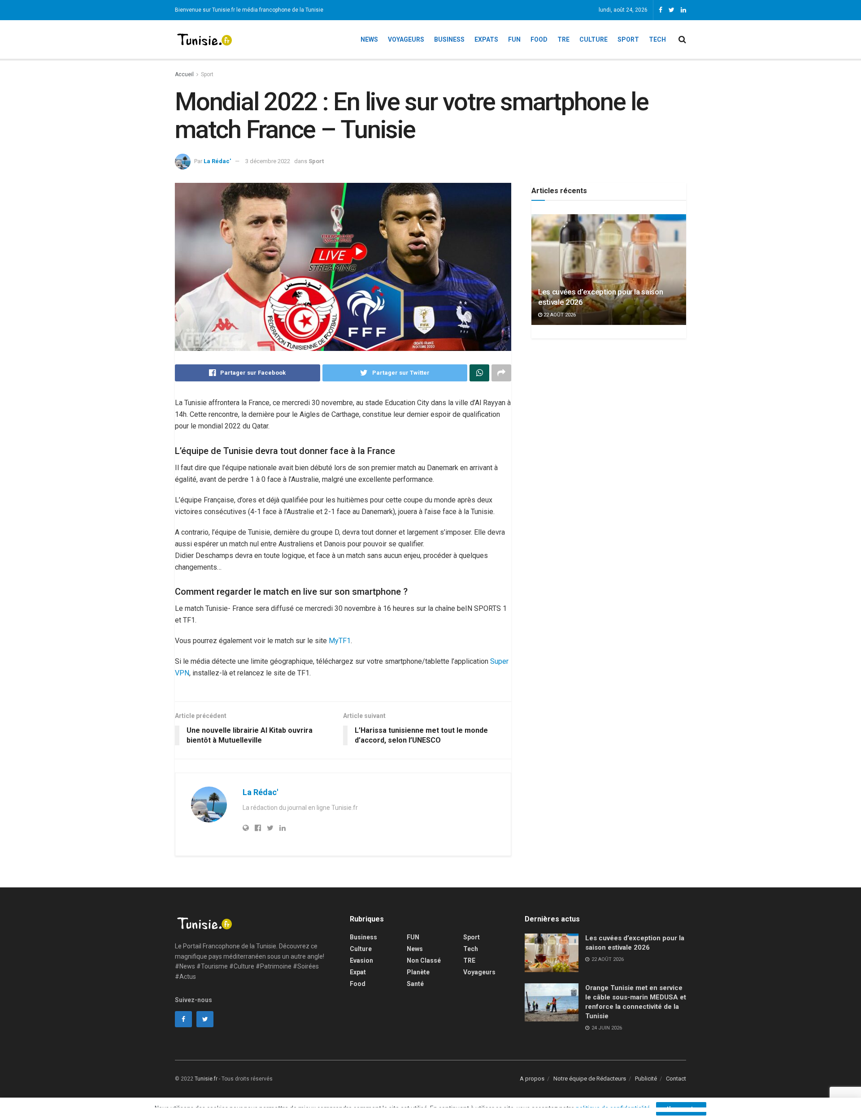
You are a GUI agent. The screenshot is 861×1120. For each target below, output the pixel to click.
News (369, 39)
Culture (593, 39)
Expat (358, 972)
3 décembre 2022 (267, 161)
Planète (418, 972)
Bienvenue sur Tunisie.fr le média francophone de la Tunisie (249, 10)
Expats (486, 39)
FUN (413, 937)
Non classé (424, 960)
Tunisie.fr (206, 1079)
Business (449, 39)
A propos (532, 1078)
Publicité (646, 1078)
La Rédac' (217, 161)
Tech (657, 39)
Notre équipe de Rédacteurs (589, 1078)
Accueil (184, 74)
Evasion (361, 960)
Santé (415, 983)
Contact (676, 1078)
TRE (563, 39)
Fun (514, 39)
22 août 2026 (559, 315)
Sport (628, 39)
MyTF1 (340, 640)
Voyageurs (406, 39)
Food (539, 39)
